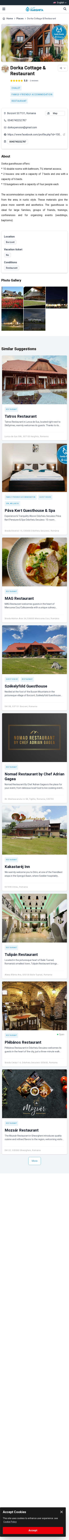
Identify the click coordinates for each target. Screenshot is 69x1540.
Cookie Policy (10, 1522)
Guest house (45, 497)
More (35, 1160)
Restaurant (19, 101)
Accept (33, 1530)
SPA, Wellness (12, 503)
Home (9, 18)
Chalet (16, 88)
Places (20, 18)
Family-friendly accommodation (32, 94)
